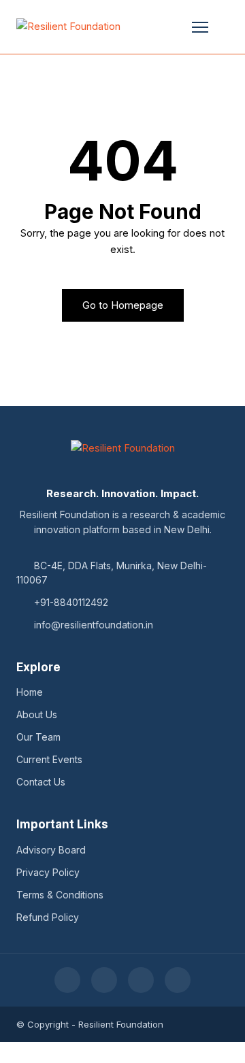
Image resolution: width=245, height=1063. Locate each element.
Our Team (38, 737)
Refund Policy (47, 917)
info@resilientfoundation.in (93, 624)
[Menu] (200, 27)
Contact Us (40, 782)
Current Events (49, 759)
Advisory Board (51, 850)
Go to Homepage (122, 305)
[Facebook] (67, 980)
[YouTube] (104, 980)
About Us (36, 714)
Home (29, 692)
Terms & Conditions (59, 894)
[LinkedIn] (141, 980)
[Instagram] (178, 980)
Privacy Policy (48, 872)
